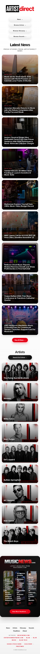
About (25, 631)
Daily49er (28, 644)
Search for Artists (20, 357)
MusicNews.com (23, 635)
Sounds (31, 628)
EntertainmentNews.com (13, 637)
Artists (15, 628)
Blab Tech (23, 640)
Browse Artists (20, 25)
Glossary (23, 628)
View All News (20, 340)
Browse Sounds (20, 36)
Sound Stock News (14, 644)
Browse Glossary (20, 31)
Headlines (16, 631)
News (20, 19)
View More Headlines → (20, 611)
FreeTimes (20, 646)
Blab (28, 637)
